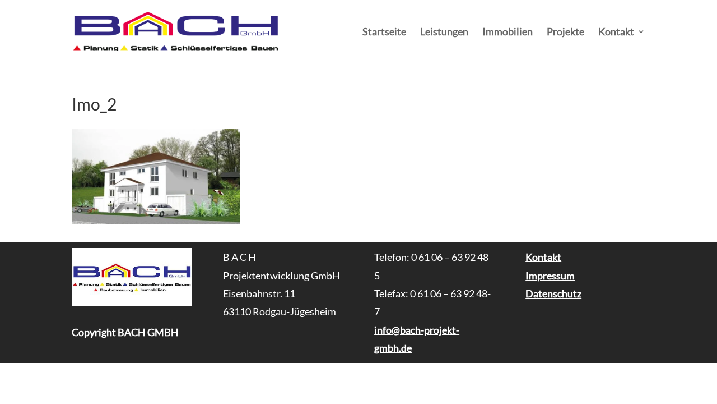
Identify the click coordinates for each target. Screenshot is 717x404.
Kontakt (616, 32)
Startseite (384, 32)
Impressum (550, 275)
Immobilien (507, 32)
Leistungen (444, 32)
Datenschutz (553, 293)
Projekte (565, 32)
